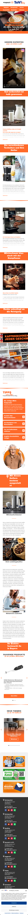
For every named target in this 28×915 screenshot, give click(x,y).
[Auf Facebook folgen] (6, 810)
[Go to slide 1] (8, 745)
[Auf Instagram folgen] (12, 810)
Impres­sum (21, 913)
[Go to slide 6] (14, 745)
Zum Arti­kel (14, 696)
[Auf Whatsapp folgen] (15, 810)
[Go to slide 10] (19, 745)
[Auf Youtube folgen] (9, 810)
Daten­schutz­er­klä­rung (15, 913)
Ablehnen (14, 906)
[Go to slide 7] (15, 745)
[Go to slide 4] (12, 745)
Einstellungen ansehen (14, 910)
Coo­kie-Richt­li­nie (8, 913)
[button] (26, 890)
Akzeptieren (14, 903)
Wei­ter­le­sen (14, 739)
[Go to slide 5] (13, 745)
